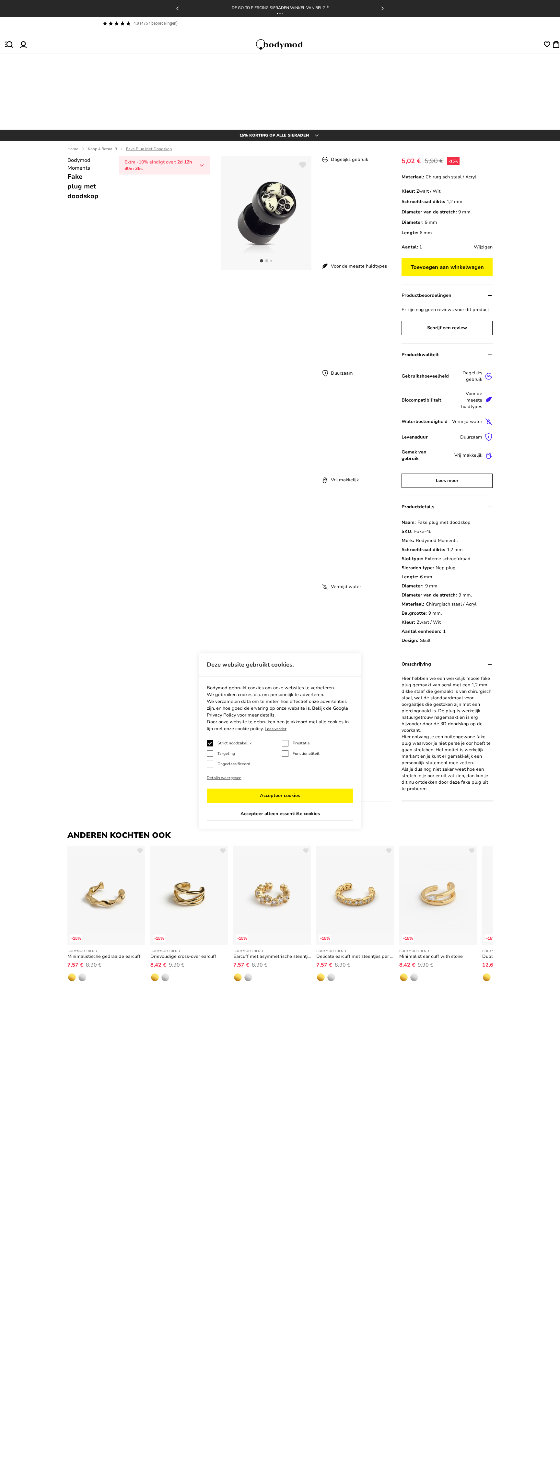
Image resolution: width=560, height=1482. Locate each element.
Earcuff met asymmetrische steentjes (272, 956)
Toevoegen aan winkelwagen (447, 267)
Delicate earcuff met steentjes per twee (355, 956)
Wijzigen (483, 247)
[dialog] (280, 741)
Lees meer (447, 480)
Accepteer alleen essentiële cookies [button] (280, 814)
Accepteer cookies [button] (280, 795)
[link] (71, 977)
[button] (277, 13)
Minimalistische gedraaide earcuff (103, 956)
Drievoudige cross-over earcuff (183, 956)
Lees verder (275, 728)
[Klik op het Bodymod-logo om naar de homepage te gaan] (285, 44)
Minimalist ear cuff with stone (431, 956)
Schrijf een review (447, 328)
